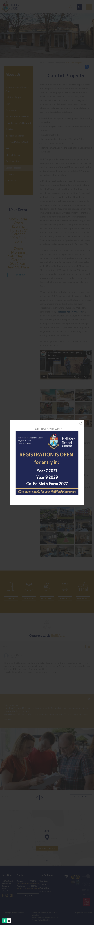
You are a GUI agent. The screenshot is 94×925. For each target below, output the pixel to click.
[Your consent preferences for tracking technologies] (9, 920)
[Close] (81, 423)
